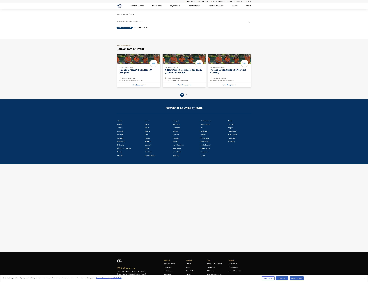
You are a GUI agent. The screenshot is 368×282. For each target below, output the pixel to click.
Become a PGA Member (214, 264)
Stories (234, 6)
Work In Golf (211, 267)
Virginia (230, 128)
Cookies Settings (268, 278)
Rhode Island (205, 142)
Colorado (120, 138)
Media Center (190, 271)
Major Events (175, 6)
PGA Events (168, 274)
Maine (147, 148)
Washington (232, 131)
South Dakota (205, 148)
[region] (184, 278)
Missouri (175, 131)
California (120, 135)
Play (119, 14)
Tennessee (204, 152)
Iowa (146, 135)
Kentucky (148, 142)
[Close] (365, 278)
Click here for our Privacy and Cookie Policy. (109, 278)
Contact (188, 264)
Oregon (203, 135)
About (248, 6)
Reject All (282, 278)
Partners (188, 274)
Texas (203, 155)
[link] (138, 70)
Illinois (147, 128)
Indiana (147, 131)
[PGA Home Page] (119, 6)
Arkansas (120, 131)
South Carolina (205, 145)
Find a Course (168, 271)
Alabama (120, 121)
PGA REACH (233, 264)
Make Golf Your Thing (235, 271)
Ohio (202, 128)
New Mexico (177, 152)
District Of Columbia (124, 148)
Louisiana (148, 145)
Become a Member (218, 1)
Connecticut (121, 142)
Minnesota (176, 124)
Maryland (148, 152)
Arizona (119, 128)
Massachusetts (150, 155)
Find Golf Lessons (137, 6)
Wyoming (231, 142)
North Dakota (205, 124)
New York (176, 155)
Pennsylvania (205, 138)
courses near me (141, 27)
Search (248, 1)
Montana (176, 135)
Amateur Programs (216, 6)
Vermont (231, 124)
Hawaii (147, 121)
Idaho (147, 124)
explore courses (124, 27)
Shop (229, 1)
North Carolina (205, 121)
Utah (230, 121)
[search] (249, 22)
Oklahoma (204, 131)
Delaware (120, 145)
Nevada (175, 142)
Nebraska (176, 138)
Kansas (147, 138)
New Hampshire (178, 145)
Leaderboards (204, 1)
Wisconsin (231, 138)
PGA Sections (211, 271)
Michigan (176, 121)
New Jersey (177, 148)
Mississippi (176, 128)
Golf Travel (191, 1)
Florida (125, 14)
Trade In (238, 1)
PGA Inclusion (233, 267)
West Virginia (232, 135)
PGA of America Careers (214, 275)
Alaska (119, 124)
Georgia (119, 155)
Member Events (194, 6)
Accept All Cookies (296, 278)
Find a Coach (157, 6)
